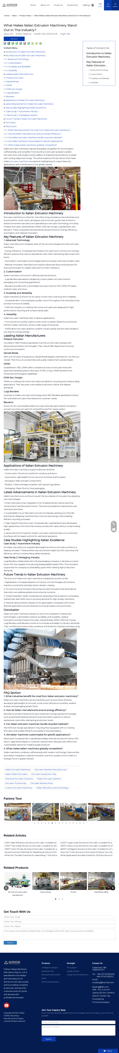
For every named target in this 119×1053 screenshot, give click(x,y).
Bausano (10, 96)
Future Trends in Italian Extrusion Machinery (26, 119)
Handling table (101, 892)
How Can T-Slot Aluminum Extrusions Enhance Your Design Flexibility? (87, 852)
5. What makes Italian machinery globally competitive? (31, 145)
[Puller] (73, 881)
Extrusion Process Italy (15, 783)
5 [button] (49, 823)
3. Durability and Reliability (18, 67)
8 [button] (59, 823)
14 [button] (80, 823)
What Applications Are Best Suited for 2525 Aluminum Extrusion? (87, 855)
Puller (73, 892)
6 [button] (52, 823)
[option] (35, 812)
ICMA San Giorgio (14, 89)
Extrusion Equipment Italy (43, 774)
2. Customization (14, 63)
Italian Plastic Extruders (16, 774)
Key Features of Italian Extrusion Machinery (25, 55)
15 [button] (84, 823)
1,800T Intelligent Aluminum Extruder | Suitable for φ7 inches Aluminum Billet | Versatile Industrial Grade (87, 849)
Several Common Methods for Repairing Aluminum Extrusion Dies (32, 852)
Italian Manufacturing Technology (52, 788)
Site (68, 34)
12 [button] (73, 823)
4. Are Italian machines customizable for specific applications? (34, 141)
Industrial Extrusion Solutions (19, 779)
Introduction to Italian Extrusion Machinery (25, 52)
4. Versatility (11, 70)
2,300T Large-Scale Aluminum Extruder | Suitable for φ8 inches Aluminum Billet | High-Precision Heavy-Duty (87, 843)
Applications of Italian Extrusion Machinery (25, 100)
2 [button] (38, 823)
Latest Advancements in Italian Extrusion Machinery (29, 104)
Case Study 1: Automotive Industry (22, 111)
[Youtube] (6, 1005)
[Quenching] (45, 881)
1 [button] (35, 823)
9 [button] (63, 823)
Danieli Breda (12, 82)
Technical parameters (50, 982)
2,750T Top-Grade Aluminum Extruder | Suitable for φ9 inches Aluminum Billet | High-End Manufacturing (32, 846)
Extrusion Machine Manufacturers (51, 770)
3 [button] (42, 823)
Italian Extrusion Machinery (18, 770)
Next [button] (112, 888)
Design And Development (77, 975)
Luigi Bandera (12, 93)
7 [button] (56, 823)
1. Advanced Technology (17, 59)
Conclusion (10, 123)
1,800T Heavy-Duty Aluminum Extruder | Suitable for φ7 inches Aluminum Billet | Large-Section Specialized (87, 846)
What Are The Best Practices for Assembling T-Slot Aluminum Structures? (32, 855)
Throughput (72, 968)
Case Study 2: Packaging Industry (22, 115)
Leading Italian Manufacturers (19, 74)
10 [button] (66, 823)
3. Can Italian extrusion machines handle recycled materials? (34, 137)
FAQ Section (11, 126)
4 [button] (45, 823)
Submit (10, 943)
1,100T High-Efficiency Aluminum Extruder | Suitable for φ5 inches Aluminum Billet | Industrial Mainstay (32, 843)
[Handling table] (101, 881)
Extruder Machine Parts (42, 783)
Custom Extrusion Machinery (18, 788)
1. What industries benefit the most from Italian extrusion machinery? (38, 130)
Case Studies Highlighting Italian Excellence (25, 108)
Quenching (45, 892)
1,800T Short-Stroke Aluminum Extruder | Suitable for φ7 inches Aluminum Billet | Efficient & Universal (32, 849)
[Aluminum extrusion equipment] (17, 881)
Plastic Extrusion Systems (49, 779)
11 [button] (70, 823)
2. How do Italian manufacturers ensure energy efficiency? (33, 134)
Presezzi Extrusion (14, 78)
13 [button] (77, 823)
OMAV (9, 85)
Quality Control (73, 971)
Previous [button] (6, 888)
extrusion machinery (19, 161)
